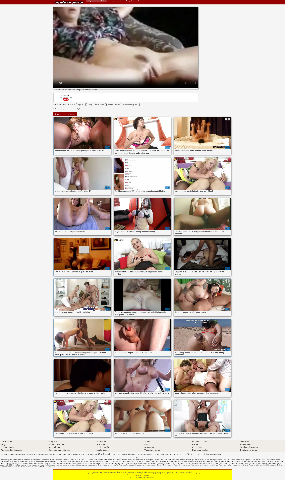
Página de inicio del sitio (96, 1)
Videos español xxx (95, 465)
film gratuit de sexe (34, 454)
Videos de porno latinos (209, 465)
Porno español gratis (182, 463)
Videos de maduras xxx (182, 465)
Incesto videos (26, 465)
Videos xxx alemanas (51, 463)
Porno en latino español (257, 465)
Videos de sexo (237, 463)
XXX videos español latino (193, 461)
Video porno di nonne (86, 454)
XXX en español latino (274, 465)
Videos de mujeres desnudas (10, 467)
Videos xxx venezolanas (210, 463)
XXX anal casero (268, 461)
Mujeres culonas (65, 463)
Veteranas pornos (178, 459)
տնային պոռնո (197, 454)
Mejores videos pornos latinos (24, 461)
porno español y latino (130, 105)
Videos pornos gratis (176, 461)
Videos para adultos (115, 1)
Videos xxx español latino (252, 463)
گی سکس (113, 454)
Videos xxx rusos (38, 465)
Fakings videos (196, 463)
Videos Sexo (38, 463)
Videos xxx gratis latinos (112, 461)
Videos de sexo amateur (222, 461)
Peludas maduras (56, 459)
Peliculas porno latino (151, 459)
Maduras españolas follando (46, 461)
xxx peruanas (208, 461)
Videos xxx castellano (240, 465)
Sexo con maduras (269, 463)
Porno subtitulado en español (44, 467)
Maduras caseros (81, 465)
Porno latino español (243, 459)
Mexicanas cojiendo (67, 465)
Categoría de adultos (133, 1)
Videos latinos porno (128, 461)
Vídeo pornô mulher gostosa (68, 454)
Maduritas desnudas (52, 465)
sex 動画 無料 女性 (124, 454)
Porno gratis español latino (93, 461)
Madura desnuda (114, 105)
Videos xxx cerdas (225, 465)
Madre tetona (138, 459)
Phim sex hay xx (178, 454)
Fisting (90, 105)
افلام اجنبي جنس (136, 454)
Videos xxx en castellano (147, 463)
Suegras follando (78, 463)
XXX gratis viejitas (268, 459)
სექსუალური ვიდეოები (212, 454)
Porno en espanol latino (93, 463)
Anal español (123, 465)
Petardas (66, 459)
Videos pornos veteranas (40, 459)
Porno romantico (27, 467)
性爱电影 (188, 454)
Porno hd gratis (225, 463)
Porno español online (25, 463)
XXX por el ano (61, 461)
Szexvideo (3, 454)
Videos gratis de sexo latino (127, 463)
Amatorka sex (148, 454)
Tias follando (236, 461)
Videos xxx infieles (143, 461)
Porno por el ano (229, 459)
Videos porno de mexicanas (251, 461)
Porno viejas (190, 459)
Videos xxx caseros (114, 459)
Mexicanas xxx (167, 465)
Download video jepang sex (162, 454)
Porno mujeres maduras (21, 459)
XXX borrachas (14, 465)
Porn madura (102, 459)
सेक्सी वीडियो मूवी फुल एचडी (102, 454)
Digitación (80, 105)
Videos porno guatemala (159, 461)
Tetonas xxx (195, 465)
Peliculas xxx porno (202, 459)
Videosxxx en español (110, 465)
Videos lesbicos (11, 463)
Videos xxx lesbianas (75, 461)
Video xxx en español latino (69, 2)
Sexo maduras (127, 459)
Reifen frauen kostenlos (49, 454)
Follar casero (100, 105)
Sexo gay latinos (216, 459)
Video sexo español (110, 463)
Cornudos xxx (256, 459)
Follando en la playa (77, 459)
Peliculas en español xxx (165, 463)
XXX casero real (91, 459)
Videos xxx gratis (6, 459)
